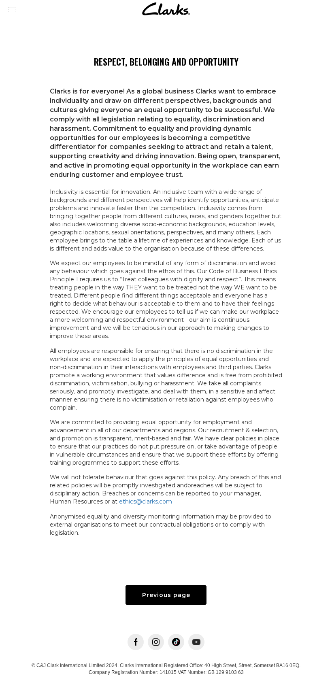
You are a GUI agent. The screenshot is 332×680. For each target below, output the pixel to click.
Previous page (166, 595)
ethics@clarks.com (145, 501)
